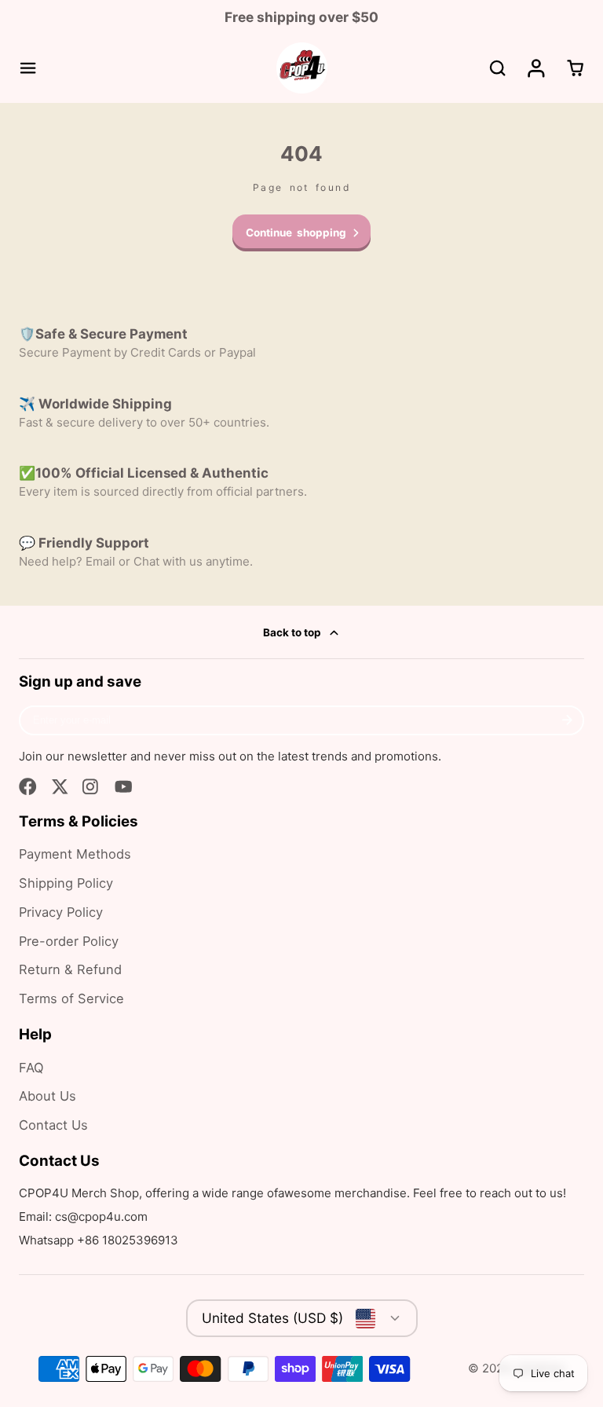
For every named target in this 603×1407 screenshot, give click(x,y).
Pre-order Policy (69, 941)
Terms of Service (71, 998)
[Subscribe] (567, 720)
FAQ (31, 1067)
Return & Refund (70, 969)
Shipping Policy (66, 883)
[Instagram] (91, 787)
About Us (47, 1096)
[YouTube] (124, 787)
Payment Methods (75, 854)
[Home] (301, 67)
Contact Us (53, 1125)
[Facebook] (28, 787)
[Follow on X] (60, 787)
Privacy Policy (61, 912)
